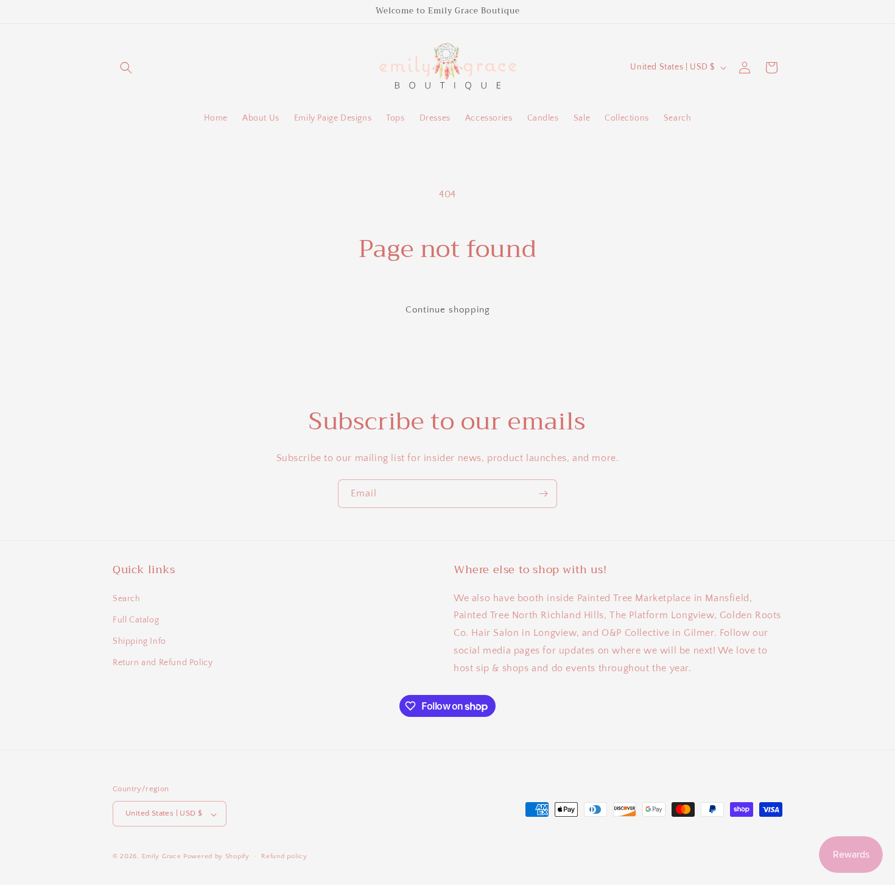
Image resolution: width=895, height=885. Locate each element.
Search (127, 598)
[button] (126, 67)
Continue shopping (447, 310)
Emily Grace (161, 857)
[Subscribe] (543, 493)
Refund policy (284, 856)
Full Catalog (136, 619)
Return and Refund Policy (162, 663)
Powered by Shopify (216, 857)
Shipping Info (139, 641)
